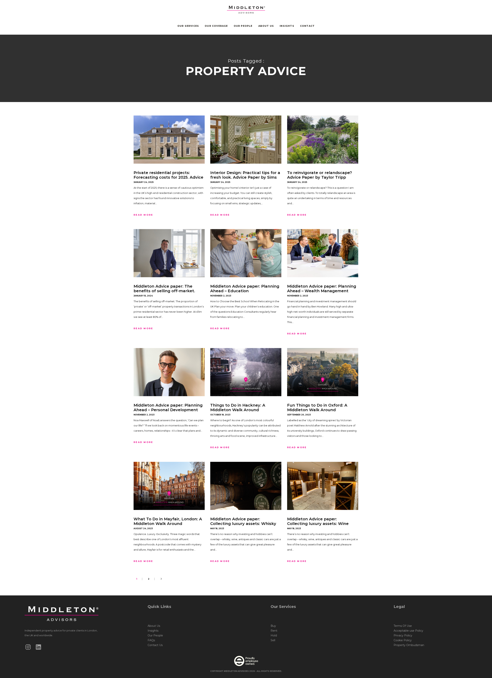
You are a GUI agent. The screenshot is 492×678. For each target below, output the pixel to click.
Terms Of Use (403, 626)
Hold (274, 635)
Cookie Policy (403, 640)
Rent (274, 630)
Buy (273, 626)
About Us (154, 626)
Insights (153, 630)
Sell (273, 640)
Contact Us (155, 645)
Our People (155, 635)
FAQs (151, 640)
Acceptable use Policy (408, 630)
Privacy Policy (403, 635)
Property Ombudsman (409, 645)
